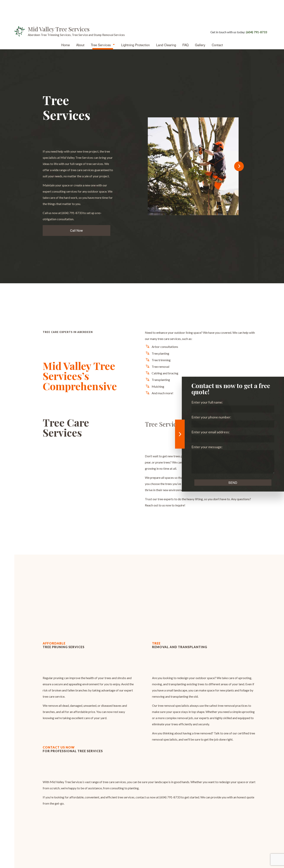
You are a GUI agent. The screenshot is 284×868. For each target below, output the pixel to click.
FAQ (185, 44)
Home (65, 44)
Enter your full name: (207, 402)
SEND (232, 482)
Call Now (76, 230)
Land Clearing (166, 44)
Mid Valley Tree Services (58, 29)
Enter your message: (207, 447)
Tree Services (101, 44)
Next (239, 166)
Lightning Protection (135, 44)
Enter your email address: (210, 432)
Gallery (200, 44)
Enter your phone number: (211, 417)
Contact (217, 44)
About (80, 44)
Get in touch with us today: (238, 32)
